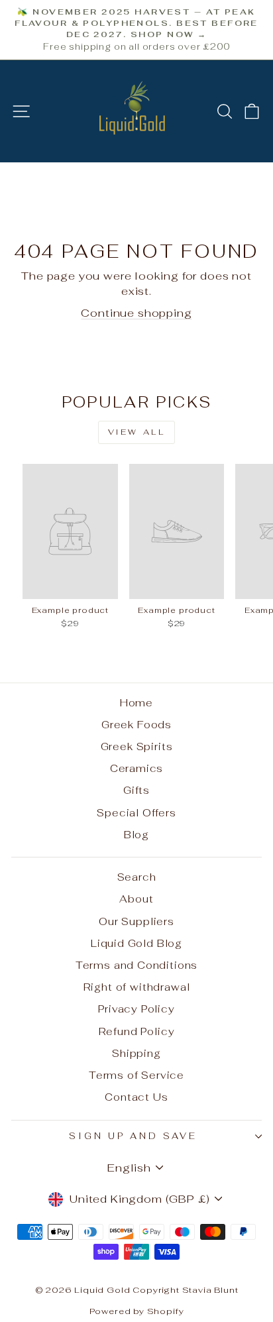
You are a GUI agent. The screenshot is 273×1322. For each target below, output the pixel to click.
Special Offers (136, 812)
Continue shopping (136, 312)
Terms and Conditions (137, 965)
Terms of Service (136, 1075)
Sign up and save (133, 1136)
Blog (136, 834)
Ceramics (137, 768)
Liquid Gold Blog (136, 943)
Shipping (136, 1053)
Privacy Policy (136, 1009)
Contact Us (136, 1097)
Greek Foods (136, 724)
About (136, 899)
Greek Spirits (137, 746)
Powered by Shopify (136, 1311)
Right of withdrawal (136, 987)
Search (136, 877)
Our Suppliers (136, 921)
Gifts (136, 790)
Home (136, 702)
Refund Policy (137, 1031)
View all (137, 432)
